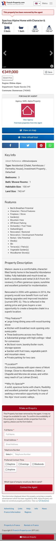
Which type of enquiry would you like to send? (23, 482)
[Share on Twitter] (28, 145)
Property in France (12, 525)
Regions (28, 512)
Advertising (9, 508)
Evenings (25, 464)
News (44, 508)
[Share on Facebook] (10, 145)
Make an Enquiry (29, 537)
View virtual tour (29, 137)
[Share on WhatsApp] (50, 145)
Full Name (8, 430)
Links (20, 508)
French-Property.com (22, 530)
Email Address (10, 440)
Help (28, 508)
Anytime (11, 469)
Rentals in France (31, 525)
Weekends (39, 464)
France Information (12, 512)
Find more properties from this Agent (28, 123)
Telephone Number (12, 450)
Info (36, 508)
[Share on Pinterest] (41, 145)
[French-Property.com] (12, 3)
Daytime (11, 464)
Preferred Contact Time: (14, 460)
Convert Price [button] (7, 78)
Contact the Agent (28, 487)
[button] (4, 51)
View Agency (28, 120)
